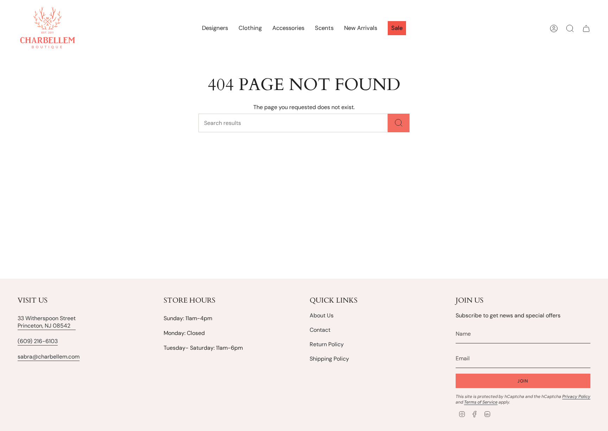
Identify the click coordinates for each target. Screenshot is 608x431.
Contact (320, 330)
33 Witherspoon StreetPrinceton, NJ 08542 (47, 322)
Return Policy (327, 344)
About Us (322, 315)
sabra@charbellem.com (49, 356)
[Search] (399, 123)
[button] (250, 28)
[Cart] (586, 28)
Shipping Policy (329, 358)
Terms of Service (481, 402)
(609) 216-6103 (38, 341)
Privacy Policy (576, 396)
